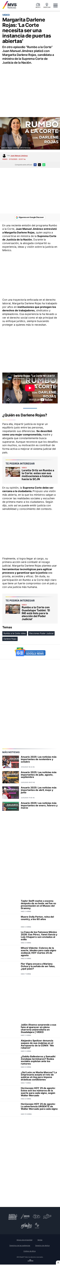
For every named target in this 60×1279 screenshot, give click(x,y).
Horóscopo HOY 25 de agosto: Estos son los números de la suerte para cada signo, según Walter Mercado (38, 1092)
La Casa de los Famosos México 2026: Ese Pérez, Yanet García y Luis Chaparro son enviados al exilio (39, 936)
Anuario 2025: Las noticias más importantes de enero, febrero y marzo (39, 805)
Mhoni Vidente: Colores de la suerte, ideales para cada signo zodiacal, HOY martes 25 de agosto (38, 951)
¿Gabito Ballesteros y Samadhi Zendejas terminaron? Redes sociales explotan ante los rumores (38, 1060)
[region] (30, 87)
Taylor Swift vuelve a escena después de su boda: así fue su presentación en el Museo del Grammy (38, 904)
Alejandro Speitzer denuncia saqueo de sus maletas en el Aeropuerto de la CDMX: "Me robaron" (37, 1044)
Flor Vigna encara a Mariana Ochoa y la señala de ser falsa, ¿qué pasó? (38, 966)
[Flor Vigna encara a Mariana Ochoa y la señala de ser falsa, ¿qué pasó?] (10, 969)
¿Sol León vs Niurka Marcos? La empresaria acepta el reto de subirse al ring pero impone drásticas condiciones (39, 1076)
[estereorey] (37, 1225)
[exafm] (36, 1216)
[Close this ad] (58, 1263)
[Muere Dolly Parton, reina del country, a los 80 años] (10, 922)
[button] (55, 5)
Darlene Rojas (9, 639)
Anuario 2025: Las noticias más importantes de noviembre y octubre (39, 759)
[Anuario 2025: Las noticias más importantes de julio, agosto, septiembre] (10, 777)
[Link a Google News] (30, 652)
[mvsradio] (25, 1216)
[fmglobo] (26, 1225)
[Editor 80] (30, 1261)
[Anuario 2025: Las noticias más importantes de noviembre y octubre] (10, 762)
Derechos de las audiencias (19, 1246)
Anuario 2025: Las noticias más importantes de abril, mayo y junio (39, 790)
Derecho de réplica (42, 1246)
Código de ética (29, 1251)
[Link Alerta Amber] (13, 1216)
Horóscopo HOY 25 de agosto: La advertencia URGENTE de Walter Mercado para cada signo (39, 1106)
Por (17, 156)
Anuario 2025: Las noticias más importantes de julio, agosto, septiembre (39, 775)
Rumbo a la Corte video (14, 633)
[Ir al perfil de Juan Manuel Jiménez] (4, 155)
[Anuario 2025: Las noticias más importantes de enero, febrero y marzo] (10, 808)
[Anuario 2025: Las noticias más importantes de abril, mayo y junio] (10, 792)
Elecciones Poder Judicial (41, 633)
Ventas (39, 1240)
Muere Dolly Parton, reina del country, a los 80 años (37, 918)
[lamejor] (47, 1216)
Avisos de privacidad (24, 1240)
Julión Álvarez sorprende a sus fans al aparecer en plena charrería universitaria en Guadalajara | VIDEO (38, 1028)
